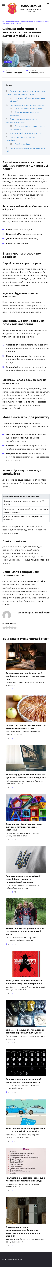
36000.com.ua (31, 5)
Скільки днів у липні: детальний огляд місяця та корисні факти (23, 1080)
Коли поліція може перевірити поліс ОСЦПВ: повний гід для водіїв (26, 1130)
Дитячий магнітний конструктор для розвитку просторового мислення (24, 827)
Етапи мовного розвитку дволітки (27, 105)
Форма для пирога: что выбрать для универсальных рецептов (26, 726)
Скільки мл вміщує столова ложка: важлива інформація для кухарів (25, 1031)
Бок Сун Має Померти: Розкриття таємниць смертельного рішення (24, 982)
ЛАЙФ (8, 62)
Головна (6, 21)
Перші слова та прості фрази (28, 109)
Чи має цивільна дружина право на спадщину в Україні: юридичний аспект (25, 931)
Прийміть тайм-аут (23, 144)
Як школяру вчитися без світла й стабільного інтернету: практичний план (25, 676)
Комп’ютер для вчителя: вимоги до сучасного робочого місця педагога (26, 776)
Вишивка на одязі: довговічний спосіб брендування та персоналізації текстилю (23, 879)
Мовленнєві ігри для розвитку (25, 133)
